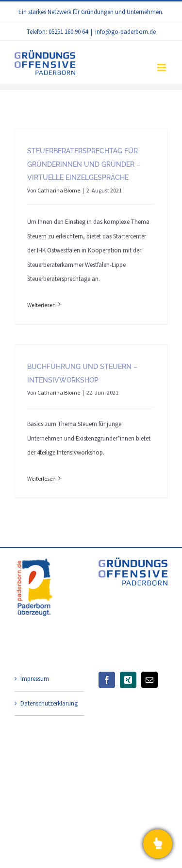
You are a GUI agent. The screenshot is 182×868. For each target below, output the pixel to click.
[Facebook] (107, 680)
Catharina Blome (58, 190)
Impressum (34, 679)
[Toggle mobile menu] (162, 67)
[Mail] (149, 680)
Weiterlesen (41, 305)
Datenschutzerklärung (49, 703)
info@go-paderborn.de (125, 32)
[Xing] (128, 680)
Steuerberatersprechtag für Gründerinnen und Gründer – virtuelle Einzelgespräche (83, 164)
